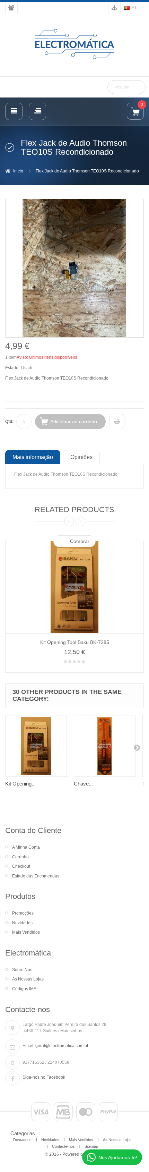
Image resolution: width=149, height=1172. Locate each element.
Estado (11, 367)
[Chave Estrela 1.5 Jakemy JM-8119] (104, 746)
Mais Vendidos (26, 932)
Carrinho (20, 857)
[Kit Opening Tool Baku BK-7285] (36, 746)
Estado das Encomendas (35, 876)
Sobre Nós (22, 969)
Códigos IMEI (24, 988)
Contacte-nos (63, 1146)
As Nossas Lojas (28, 979)
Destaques (22, 1140)
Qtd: (9, 421)
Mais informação (32, 457)
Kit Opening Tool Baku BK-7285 (74, 642)
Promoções (23, 913)
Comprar (79, 541)
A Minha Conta (26, 847)
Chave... (83, 784)
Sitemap (91, 1146)
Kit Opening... (20, 784)
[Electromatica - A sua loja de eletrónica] (74, 44)
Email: (28, 1045)
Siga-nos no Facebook (44, 1077)
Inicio (18, 171)
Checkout (21, 866)
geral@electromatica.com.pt (61, 1045)
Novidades (22, 922)
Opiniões (81, 457)
